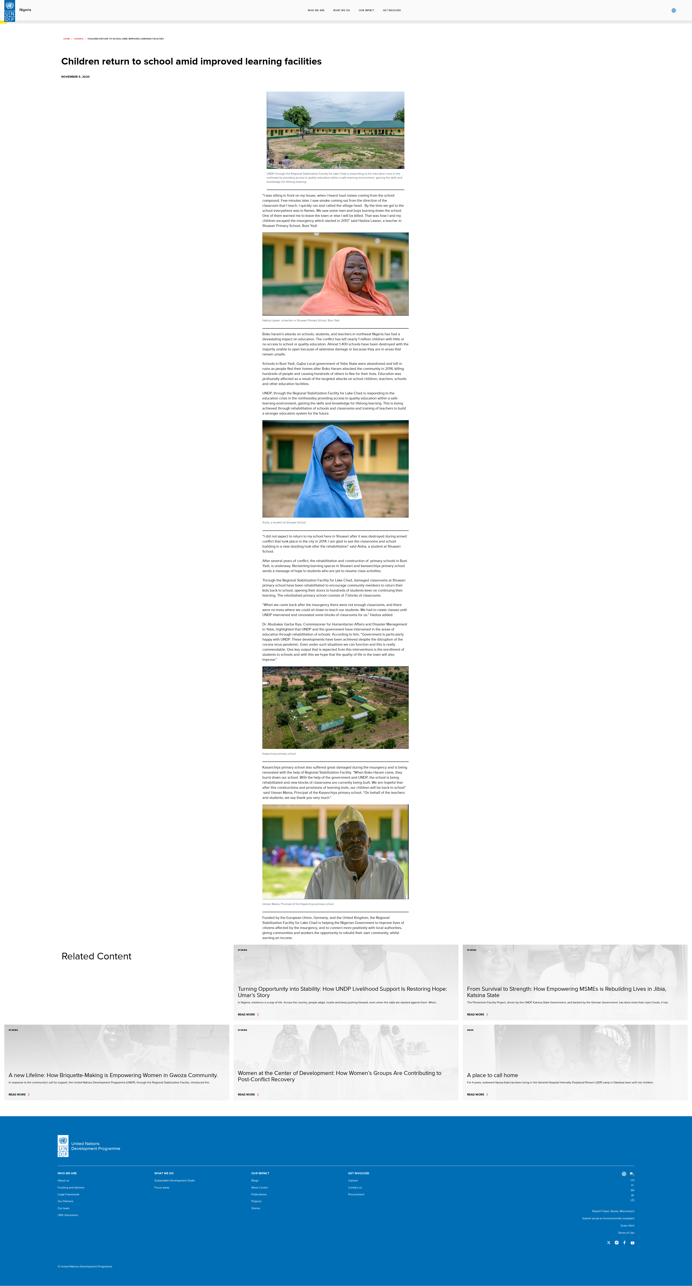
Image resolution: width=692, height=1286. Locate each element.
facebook (624, 1242)
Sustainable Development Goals (174, 1181)
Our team (63, 1208)
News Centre (259, 1188)
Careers (353, 1181)
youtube (632, 1242)
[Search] (632, 1187)
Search (681, 10)
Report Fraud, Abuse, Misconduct (613, 1211)
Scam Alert (627, 1225)
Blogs (254, 1181)
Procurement (356, 1194)
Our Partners (65, 1201)
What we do (341, 10)
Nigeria (25, 10)
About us (63, 1181)
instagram (616, 1242)
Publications (259, 1194)
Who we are (316, 10)
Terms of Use (626, 1233)
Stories (255, 1208)
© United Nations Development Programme (85, 1267)
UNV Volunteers (68, 1215)
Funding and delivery (71, 1188)
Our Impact (366, 10)
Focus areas (161, 1188)
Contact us (355, 1188)
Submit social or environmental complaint (608, 1218)
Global (673, 10)
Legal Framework (68, 1194)
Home (66, 38)
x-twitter (609, 1242)
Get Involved (392, 10)
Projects (256, 1201)
